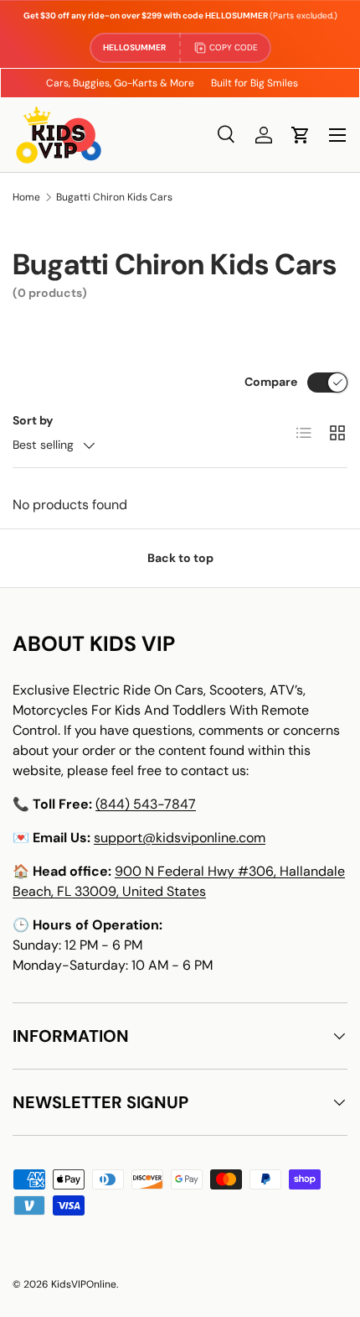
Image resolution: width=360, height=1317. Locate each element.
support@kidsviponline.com (179, 837)
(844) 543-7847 (145, 804)
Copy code (233, 47)
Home (26, 197)
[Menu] (337, 135)
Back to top (180, 557)
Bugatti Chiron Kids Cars (114, 197)
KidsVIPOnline (83, 1284)
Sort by (33, 420)
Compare (270, 381)
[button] (300, 135)
